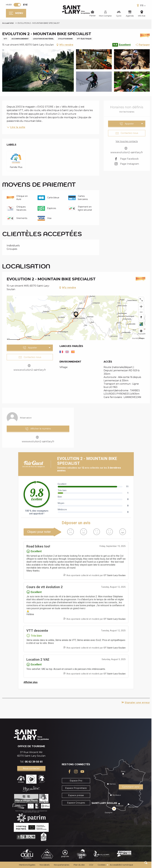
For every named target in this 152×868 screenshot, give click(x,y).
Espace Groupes (76, 802)
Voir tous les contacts (127, 141)
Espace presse (76, 795)
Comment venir (131, 787)
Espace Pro (76, 780)
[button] (145, 862)
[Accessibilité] (138, 5)
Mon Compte (105, 16)
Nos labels (44, 865)
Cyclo (118, 16)
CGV (91, 865)
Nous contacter (31, 768)
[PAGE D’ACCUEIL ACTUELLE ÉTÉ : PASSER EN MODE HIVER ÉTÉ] (17, 5)
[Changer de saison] (18, 5)
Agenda (130, 16)
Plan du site (79, 865)
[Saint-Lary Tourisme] (76, 9)
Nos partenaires (61, 865)
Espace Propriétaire (76, 788)
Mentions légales (27, 865)
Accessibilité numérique (121, 865)
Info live (141, 16)
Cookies (101, 865)
